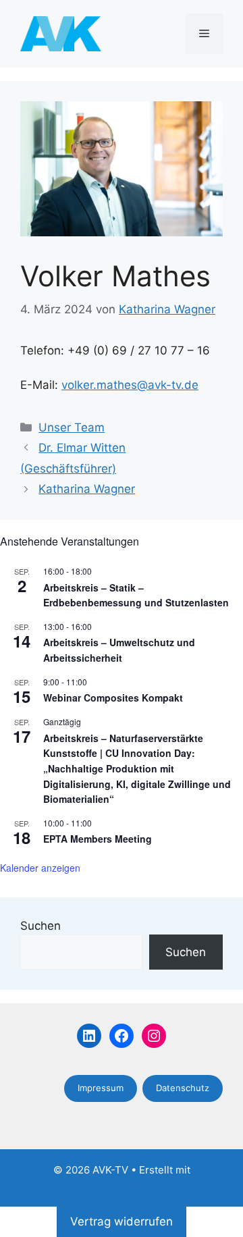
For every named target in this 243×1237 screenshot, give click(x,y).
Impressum (101, 1087)
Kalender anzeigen (40, 867)
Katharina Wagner (86, 489)
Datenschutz (182, 1087)
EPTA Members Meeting (97, 838)
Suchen (40, 925)
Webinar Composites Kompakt (113, 697)
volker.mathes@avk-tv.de (129, 385)
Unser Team (71, 427)
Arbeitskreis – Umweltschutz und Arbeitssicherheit (119, 649)
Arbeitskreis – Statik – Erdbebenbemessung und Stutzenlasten (136, 595)
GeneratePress (122, 1184)
